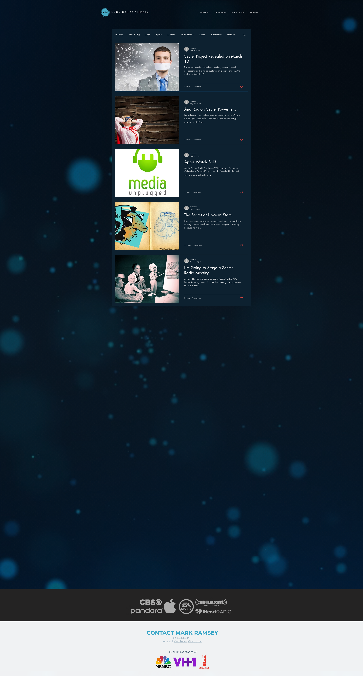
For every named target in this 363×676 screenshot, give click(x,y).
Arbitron (171, 34)
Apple (159, 34)
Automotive (216, 34)
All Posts (119, 34)
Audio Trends (187, 34)
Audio (202, 34)
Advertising (134, 34)
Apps (147, 34)
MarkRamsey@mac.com (188, 641)
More (229, 34)
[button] (244, 34)
